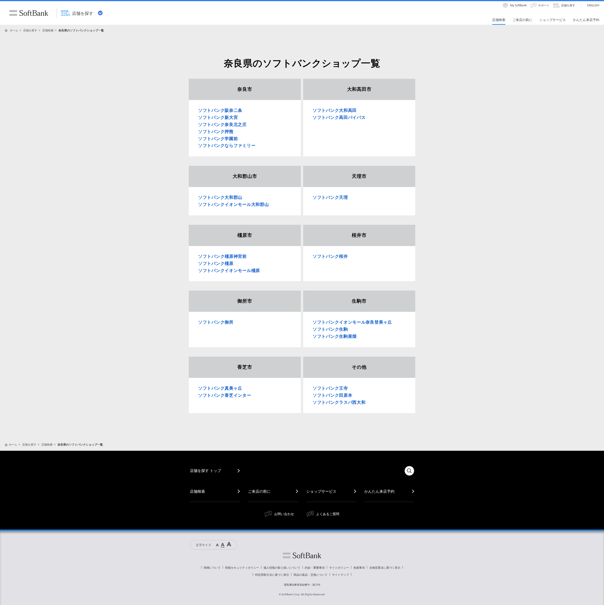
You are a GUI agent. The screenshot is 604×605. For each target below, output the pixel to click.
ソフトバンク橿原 (216, 263)
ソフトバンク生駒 (330, 329)
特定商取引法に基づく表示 (272, 575)
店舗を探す (30, 30)
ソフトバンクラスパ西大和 (339, 402)
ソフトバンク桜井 (330, 256)
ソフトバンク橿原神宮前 (222, 256)
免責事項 (359, 568)
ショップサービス (321, 491)
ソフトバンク (302, 555)
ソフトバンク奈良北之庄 (222, 124)
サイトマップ (340, 575)
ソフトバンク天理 (330, 197)
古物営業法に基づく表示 (384, 568)
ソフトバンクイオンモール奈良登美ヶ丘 (352, 322)
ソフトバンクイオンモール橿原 (229, 270)
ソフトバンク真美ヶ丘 (220, 388)
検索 (409, 471)
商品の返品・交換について (310, 575)
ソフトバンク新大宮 (218, 117)
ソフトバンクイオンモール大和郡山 (233, 204)
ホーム (14, 30)
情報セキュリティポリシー (242, 568)
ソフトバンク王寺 (330, 388)
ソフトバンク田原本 (332, 395)
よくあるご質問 (327, 514)
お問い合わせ (284, 514)
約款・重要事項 (315, 568)
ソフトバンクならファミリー (227, 145)
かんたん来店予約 (379, 491)
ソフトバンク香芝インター (224, 395)
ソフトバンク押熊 (216, 131)
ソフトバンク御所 (216, 322)
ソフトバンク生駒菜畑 (335, 336)
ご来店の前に (259, 491)
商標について (212, 568)
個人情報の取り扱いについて (282, 568)
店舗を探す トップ (205, 470)
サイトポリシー (339, 568)
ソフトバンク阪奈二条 (220, 110)
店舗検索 (48, 30)
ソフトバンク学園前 (218, 138)
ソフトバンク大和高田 (335, 110)
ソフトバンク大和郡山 (220, 197)
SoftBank (29, 13)
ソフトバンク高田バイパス (339, 117)
